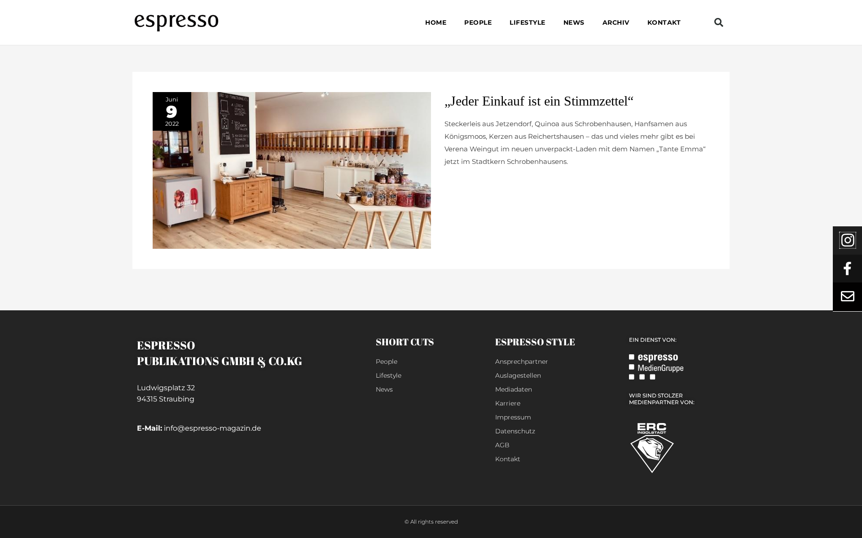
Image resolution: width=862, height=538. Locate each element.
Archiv (616, 22)
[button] (719, 22)
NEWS (574, 22)
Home (435, 22)
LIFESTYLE (527, 22)
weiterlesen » (466, 183)
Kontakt (664, 22)
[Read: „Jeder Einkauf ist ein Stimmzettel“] (292, 169)
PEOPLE (478, 22)
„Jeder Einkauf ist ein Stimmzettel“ (538, 100)
